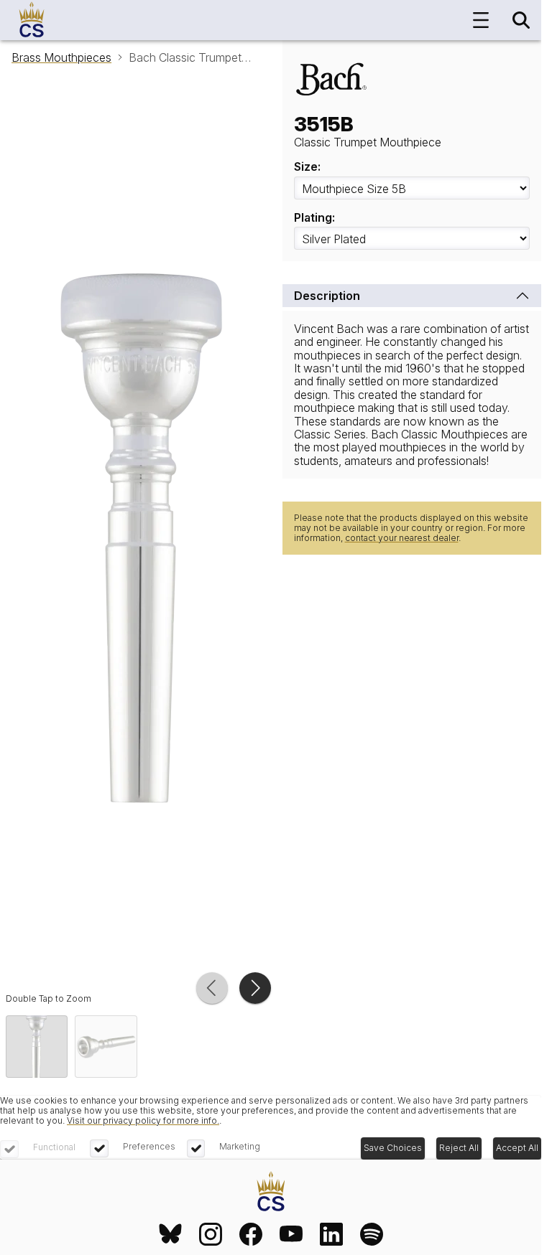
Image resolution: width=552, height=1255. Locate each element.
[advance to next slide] (255, 988)
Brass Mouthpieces (61, 57)
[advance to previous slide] (212, 988)
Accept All (517, 1147)
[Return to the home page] (271, 1192)
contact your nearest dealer (402, 537)
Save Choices (393, 1147)
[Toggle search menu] (521, 20)
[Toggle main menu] (481, 20)
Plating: (314, 217)
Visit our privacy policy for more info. (143, 1120)
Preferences (149, 1146)
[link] (170, 1234)
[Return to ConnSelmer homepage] (32, 20)
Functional (54, 1147)
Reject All (459, 1147)
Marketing (239, 1146)
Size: (307, 166)
